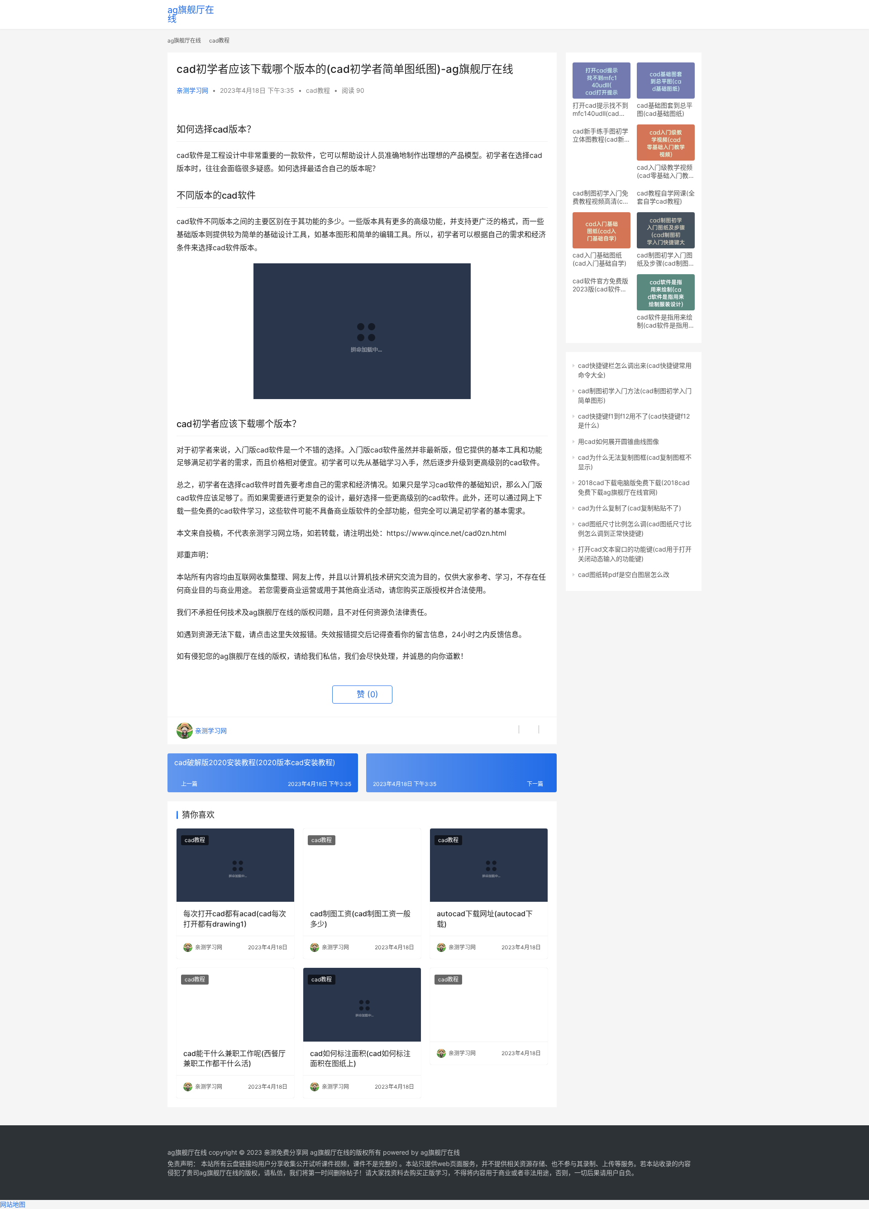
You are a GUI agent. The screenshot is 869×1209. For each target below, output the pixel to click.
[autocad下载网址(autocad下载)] (489, 865)
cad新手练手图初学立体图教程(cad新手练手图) (601, 135)
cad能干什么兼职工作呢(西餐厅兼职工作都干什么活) (234, 1058)
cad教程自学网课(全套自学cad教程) (666, 197)
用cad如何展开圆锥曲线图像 (618, 441)
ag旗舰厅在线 (190, 14)
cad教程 (318, 90)
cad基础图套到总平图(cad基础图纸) (664, 109)
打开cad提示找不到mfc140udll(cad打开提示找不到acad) (600, 109)
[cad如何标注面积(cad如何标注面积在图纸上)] (362, 1004)
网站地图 (12, 1204)
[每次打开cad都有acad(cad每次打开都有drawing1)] (235, 865)
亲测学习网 (192, 90)
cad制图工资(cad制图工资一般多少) (360, 918)
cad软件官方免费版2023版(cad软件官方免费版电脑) (600, 285)
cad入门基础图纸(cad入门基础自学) (599, 259)
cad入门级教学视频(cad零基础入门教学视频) (666, 171)
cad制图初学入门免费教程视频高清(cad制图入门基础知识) (601, 197)
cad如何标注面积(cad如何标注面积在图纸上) (360, 1058)
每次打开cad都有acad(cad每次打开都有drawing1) (234, 918)
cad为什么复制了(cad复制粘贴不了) (629, 508)
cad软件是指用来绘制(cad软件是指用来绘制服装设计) (666, 321)
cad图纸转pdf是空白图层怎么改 (623, 574)
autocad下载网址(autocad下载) (485, 918)
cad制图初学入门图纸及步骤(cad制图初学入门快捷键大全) (666, 259)
